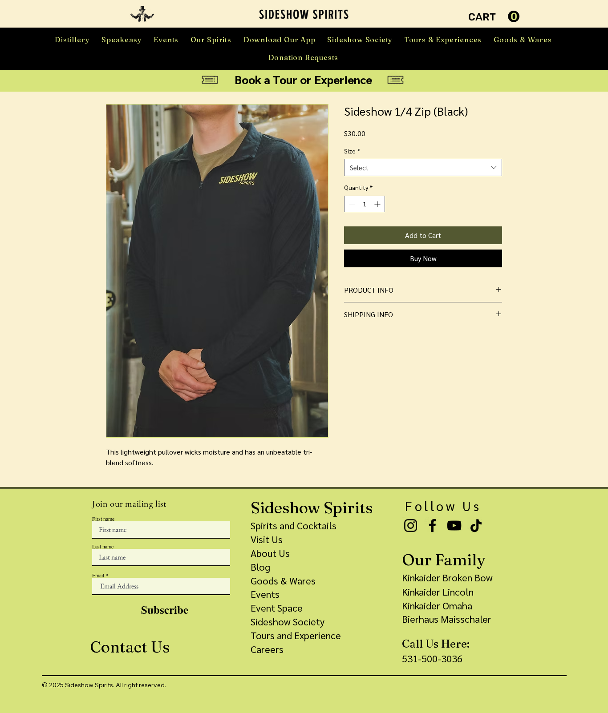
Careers (267, 649)
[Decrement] (351, 204)
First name (103, 518)
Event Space (277, 607)
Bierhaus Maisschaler (446, 618)
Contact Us (130, 647)
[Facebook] (432, 525)
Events (265, 594)
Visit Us (267, 539)
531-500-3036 (432, 658)
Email (98, 575)
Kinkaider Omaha (437, 605)
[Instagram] (410, 525)
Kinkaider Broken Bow (447, 577)
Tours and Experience (296, 635)
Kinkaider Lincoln (438, 591)
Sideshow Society (287, 621)
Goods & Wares (283, 580)
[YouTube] (454, 525)
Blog (260, 566)
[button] (142, 13)
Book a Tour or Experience (303, 79)
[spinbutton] (365, 204)
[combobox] (423, 167)
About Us (270, 553)
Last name (102, 546)
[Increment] (378, 204)
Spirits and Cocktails (293, 525)
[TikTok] (476, 525)
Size (352, 151)
